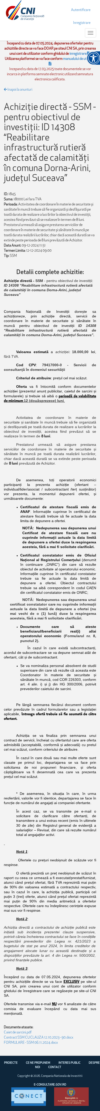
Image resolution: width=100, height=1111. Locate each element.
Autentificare (81, 10)
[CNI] (25, 10)
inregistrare (78, 54)
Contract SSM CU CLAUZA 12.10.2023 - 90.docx (38, 1038)
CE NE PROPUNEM (38, 1063)
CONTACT (54, 1067)
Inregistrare (82, 23)
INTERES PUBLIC (69, 1063)
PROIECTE (11, 1063)
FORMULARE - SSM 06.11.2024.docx (31, 1043)
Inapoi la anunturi (19, 90)
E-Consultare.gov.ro (50, 1084)
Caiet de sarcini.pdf (18, 1032)
